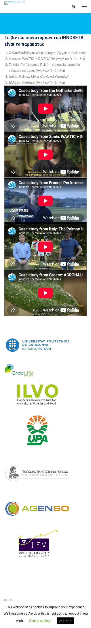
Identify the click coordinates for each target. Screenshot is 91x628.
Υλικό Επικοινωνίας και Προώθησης (51, 20)
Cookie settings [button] (40, 621)
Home (20, 20)
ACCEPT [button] (65, 621)
